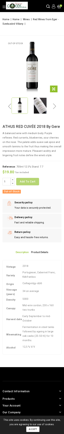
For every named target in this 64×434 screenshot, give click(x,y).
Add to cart (27, 181)
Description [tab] (22, 252)
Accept (33, 429)
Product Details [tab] (39, 252)
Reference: (9, 166)
